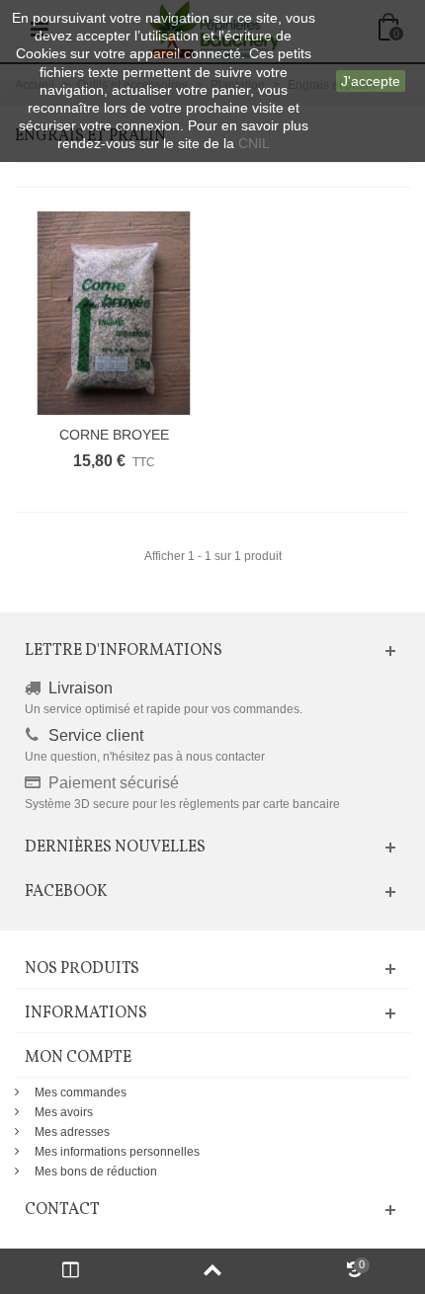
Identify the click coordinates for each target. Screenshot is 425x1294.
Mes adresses (72, 1132)
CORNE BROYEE (114, 435)
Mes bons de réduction (96, 1171)
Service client (95, 735)
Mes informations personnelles (117, 1152)
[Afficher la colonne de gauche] (70, 1271)
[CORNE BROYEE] (114, 313)
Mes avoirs (64, 1112)
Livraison (80, 688)
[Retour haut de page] (212, 1271)
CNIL (254, 143)
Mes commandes (81, 1092)
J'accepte (370, 81)
